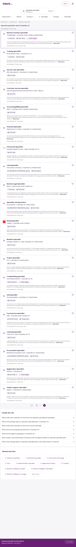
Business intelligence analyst (16, 469)
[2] (44, 405)
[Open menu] (73, 4)
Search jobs (4, 22)
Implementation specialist (26, 463)
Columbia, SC (13, 22)
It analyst (66, 463)
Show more (56, 43)
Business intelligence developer (43, 469)
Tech (8, 463)
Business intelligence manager (17, 474)
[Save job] (73, 32)
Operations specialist (34, 458)
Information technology (56, 458)
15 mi (50, 11)
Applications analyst (48, 463)
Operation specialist (13, 458)
